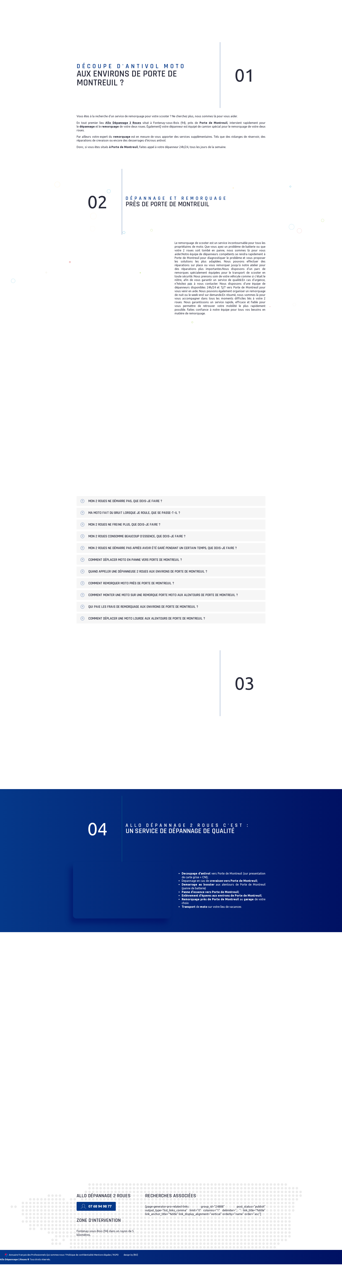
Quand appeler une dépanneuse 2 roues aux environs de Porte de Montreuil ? (147, 571)
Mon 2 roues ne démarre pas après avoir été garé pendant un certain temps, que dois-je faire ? (162, 548)
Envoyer (220, 472)
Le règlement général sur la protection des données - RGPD (209, 457)
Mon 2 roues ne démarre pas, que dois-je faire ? (125, 501)
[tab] (171, 501)
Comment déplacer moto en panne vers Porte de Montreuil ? (135, 559)
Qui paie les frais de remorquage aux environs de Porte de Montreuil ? (143, 606)
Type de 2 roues (187, 409)
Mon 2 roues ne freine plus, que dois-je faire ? (124, 524)
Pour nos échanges (189, 365)
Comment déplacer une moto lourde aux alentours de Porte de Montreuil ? (146, 618)
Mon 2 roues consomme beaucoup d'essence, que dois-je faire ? (136, 536)
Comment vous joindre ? (192, 380)
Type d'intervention (189, 394)
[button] (197, 14)
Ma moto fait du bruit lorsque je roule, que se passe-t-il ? (134, 512)
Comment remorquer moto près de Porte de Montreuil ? (131, 583)
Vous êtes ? (184, 350)
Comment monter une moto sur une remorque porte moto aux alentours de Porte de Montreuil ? (163, 595)
